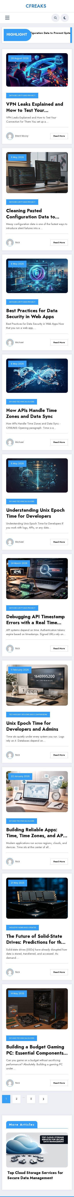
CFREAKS (36, 6)
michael (19, 342)
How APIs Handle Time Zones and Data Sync (31, 413)
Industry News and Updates (22, 927)
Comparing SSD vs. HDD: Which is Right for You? (37, 1175)
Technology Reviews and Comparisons (28, 714)
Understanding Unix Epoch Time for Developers (35, 513)
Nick (17, 242)
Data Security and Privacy (22, 95)
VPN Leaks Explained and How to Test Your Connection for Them (34, 107)
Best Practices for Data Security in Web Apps (32, 314)
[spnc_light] (65, 18)
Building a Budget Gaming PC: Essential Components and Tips (35, 1050)
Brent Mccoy (21, 136)
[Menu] (7, 17)
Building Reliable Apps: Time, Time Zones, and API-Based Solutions (36, 833)
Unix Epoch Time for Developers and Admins (32, 726)
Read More (59, 136)
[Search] (55, 18)
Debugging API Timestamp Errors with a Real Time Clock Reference (35, 620)
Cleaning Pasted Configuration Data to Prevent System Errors (30, 214)
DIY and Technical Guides (21, 401)
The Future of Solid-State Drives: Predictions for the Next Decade (35, 939)
